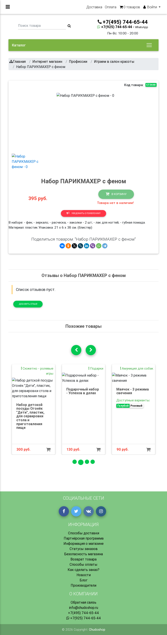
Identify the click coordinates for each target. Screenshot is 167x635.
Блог (83, 580)
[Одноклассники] (68, 245)
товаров (132, 7)
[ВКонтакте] (62, 245)
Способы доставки (83, 533)
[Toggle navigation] (149, 45)
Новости (84, 575)
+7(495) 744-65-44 (83, 613)
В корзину (119, 194)
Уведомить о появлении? (85, 213)
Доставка (94, 7)
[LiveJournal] (80, 245)
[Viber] (92, 245)
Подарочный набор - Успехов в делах (82, 391)
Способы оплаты (83, 564)
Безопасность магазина (83, 554)
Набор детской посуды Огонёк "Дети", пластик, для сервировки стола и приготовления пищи (30, 416)
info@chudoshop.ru (83, 607)
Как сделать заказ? (83, 569)
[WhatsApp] (98, 245)
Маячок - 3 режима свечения (132, 391)
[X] (74, 245)
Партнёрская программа (84, 538)
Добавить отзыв (28, 303)
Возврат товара (83, 559)
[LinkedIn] (86, 245)
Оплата (110, 7)
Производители (83, 585)
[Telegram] (104, 245)
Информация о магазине (83, 543)
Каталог (19, 45)
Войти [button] (152, 7)
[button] (61, 121)
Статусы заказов (84, 549)
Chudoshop (97, 630)
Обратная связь (83, 602)
